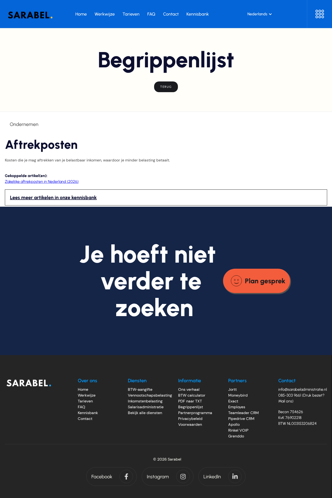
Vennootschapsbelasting (150, 395)
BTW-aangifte (140, 389)
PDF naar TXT (190, 401)
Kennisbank (88, 412)
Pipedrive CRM (241, 418)
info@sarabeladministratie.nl (302, 389)
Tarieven (85, 401)
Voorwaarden (190, 424)
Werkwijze (87, 395)
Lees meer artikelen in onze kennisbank (53, 197)
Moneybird (238, 395)
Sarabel (174, 459)
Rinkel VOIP (238, 430)
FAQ (81, 406)
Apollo (234, 424)
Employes (236, 406)
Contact (85, 418)
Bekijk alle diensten (145, 412)
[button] (260, 14)
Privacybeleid (190, 418)
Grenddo (236, 436)
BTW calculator (191, 395)
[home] (30, 13)
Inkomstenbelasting (145, 401)
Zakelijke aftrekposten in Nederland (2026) (42, 181)
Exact (233, 401)
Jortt (232, 389)
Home (83, 389)
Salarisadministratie (146, 406)
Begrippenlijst (190, 406)
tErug (166, 87)
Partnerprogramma (195, 412)
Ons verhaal (189, 389)
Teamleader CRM (243, 412)
